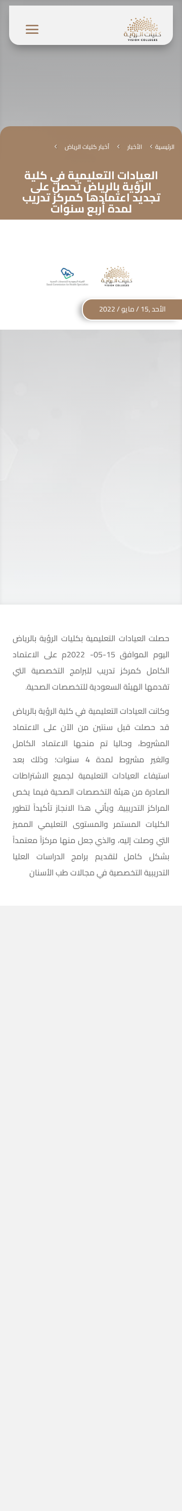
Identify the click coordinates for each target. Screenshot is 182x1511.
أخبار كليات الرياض (87, 147)
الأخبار (134, 147)
